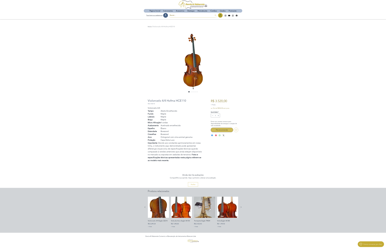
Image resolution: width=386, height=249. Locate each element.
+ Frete (213, 105)
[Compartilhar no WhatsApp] (220, 135)
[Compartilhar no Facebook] (212, 135)
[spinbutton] (215, 115)
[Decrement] (212, 115)
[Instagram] (225, 15)
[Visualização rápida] (158, 207)
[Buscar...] (215, 15)
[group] (193, 214)
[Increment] (218, 115)
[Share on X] (223, 135)
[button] (168, 11)
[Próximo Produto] (241, 207)
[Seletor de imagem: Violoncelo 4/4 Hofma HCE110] (189, 92)
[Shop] (220, 15)
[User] (165, 15)
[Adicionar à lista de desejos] (236, 130)
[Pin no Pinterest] (216, 135)
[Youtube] (229, 15)
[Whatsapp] (233, 15)
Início (150, 27)
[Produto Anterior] (145, 207)
